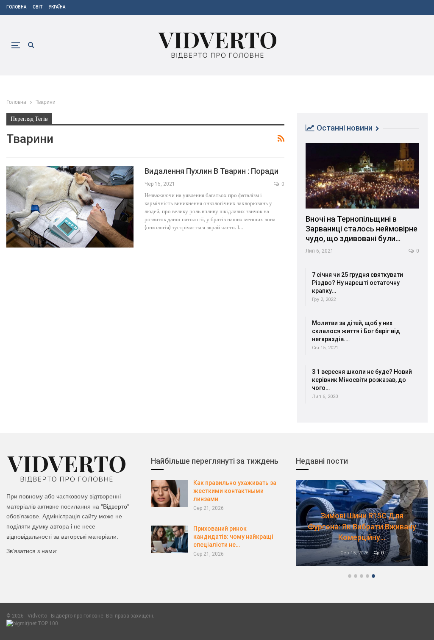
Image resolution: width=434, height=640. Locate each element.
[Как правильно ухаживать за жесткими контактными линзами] (169, 493)
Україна (57, 7)
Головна (16, 7)
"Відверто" (115, 506)
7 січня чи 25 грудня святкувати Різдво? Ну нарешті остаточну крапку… (357, 282)
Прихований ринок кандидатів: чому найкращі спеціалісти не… (233, 536)
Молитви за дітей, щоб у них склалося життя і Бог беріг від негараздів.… (356, 331)
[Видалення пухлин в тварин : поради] (70, 207)
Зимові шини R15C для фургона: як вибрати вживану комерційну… (362, 526)
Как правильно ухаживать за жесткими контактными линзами (234, 490)
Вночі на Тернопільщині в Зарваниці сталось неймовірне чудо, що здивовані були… (361, 228)
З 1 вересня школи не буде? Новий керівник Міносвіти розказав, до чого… (362, 379)
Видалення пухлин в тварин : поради (211, 171)
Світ (37, 7)
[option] (362, 527)
